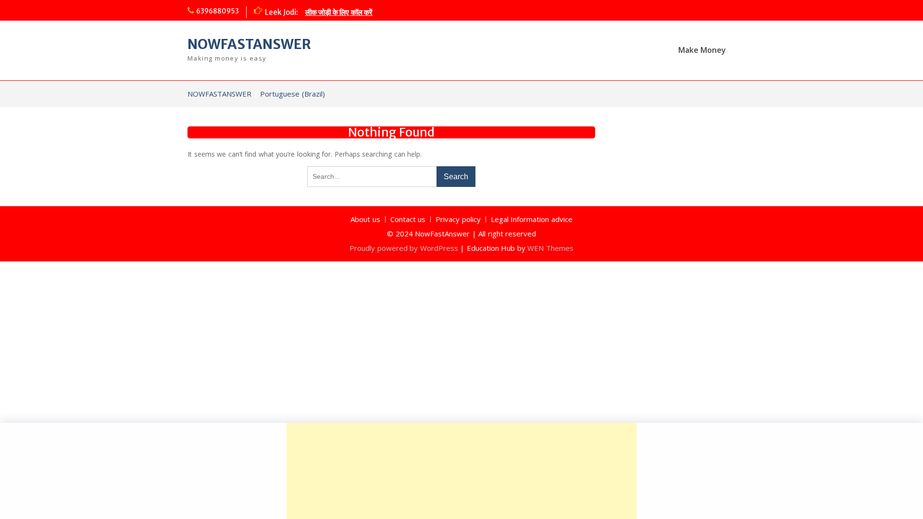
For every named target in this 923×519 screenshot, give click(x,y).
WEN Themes (550, 248)
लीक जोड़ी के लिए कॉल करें (339, 12)
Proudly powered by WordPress (403, 248)
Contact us (408, 219)
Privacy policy (458, 219)
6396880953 (217, 11)
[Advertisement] (461, 471)
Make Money (702, 50)
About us (365, 219)
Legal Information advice (532, 219)
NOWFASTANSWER (249, 44)
